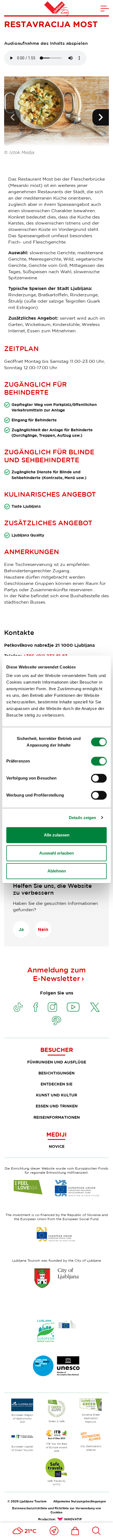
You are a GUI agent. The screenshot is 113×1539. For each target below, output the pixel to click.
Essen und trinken (57, 1106)
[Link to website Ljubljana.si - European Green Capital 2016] (56, 1331)
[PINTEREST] (56, 1020)
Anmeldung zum (56, 974)
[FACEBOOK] (35, 1007)
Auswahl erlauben (56, 853)
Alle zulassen (56, 835)
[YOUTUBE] (73, 1007)
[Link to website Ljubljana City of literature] (56, 1366)
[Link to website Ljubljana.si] (56, 1278)
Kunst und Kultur (56, 1095)
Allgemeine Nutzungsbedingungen (79, 1501)
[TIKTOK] (18, 1007)
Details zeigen (82, 817)
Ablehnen (56, 871)
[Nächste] (100, 117)
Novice (56, 1146)
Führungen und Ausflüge (56, 1062)
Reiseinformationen (56, 1117)
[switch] (99, 761)
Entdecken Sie (56, 1084)
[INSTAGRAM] (52, 1007)
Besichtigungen (56, 1073)
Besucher (56, 1049)
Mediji (56, 1134)
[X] (95, 1007)
